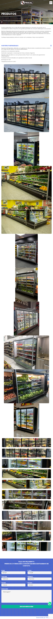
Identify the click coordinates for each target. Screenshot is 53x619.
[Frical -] (26, 3)
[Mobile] (50, 2)
